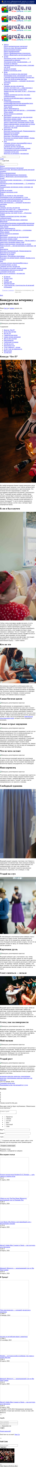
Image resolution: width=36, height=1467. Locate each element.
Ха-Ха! (8, 1120)
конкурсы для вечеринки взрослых (11, 1078)
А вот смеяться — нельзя (12, 347)
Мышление (7, 100)
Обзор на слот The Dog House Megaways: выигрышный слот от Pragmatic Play (13, 1199)
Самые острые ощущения (12, 337)
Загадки (6, 84)
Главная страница (8, 290)
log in (6, 308)
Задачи (6, 56)
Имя (2, 1130)
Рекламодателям (9, 283)
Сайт (1, 1137)
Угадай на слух (9, 344)
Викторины (8, 115)
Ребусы (6, 44)
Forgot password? (5, 1431)
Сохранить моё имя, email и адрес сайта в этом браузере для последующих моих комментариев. (16, 1141)
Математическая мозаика (18, 103)
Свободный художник (11, 342)
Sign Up (17, 1434)
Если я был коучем (10, 332)
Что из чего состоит (10, 338)
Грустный (9, 1124)
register (12, 308)
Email (2, 1133)
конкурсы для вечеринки (22, 1076)
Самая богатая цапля (10, 335)
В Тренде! (7, 276)
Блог (5, 141)
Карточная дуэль (9, 345)
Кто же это (7, 333)
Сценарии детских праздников (14, 143)
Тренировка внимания (16, 223)
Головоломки (8, 101)
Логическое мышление (18, 105)
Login (2, 159)
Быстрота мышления (12, 225)
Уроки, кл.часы (16, 145)
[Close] (1, 1414)
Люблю (8, 1119)
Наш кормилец (9, 340)
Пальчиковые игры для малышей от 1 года (14, 1085)
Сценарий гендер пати (7, 1083)
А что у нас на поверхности (13, 349)
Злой (7, 1126)
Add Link (3, 1447)
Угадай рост (8, 352)
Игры (5, 72)
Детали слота (8, 278)
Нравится (9, 1117)
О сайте (6, 280)
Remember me (6, 1426)
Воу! (7, 1122)
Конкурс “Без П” (9, 330)
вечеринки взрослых (7, 1076)
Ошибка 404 (8, 282)
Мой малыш (8, 351)
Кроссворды (8, 129)
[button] (1, 310)
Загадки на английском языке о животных (14, 1336)
